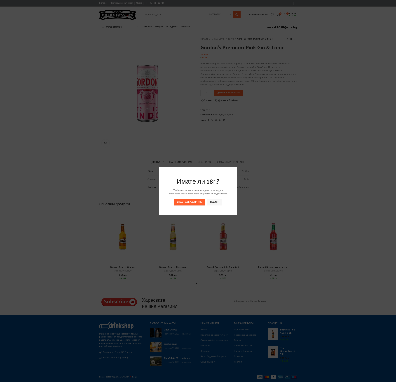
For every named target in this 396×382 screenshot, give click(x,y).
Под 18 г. (214, 202)
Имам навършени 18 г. (189, 202)
